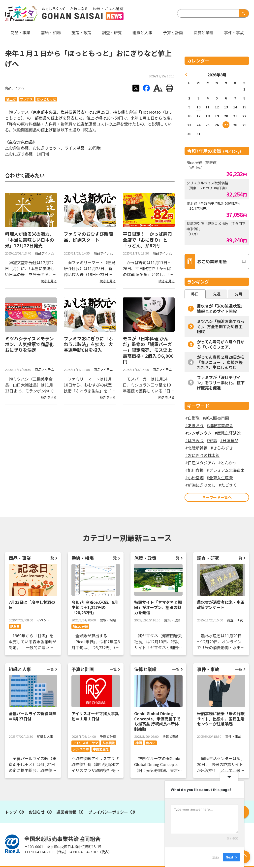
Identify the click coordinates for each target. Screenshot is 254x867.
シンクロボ (81, 749)
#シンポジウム (198, 433)
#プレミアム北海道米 (226, 470)
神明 (138, 742)
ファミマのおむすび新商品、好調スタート (88, 236)
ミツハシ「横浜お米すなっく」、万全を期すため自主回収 (221, 326)
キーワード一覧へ (217, 497)
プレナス (26, 99)
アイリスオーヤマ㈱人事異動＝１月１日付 (95, 716)
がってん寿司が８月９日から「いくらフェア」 (220, 344)
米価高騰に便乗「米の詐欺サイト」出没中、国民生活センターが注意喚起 (221, 718)
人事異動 (108, 742)
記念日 (15, 626)
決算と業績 (203, 32)
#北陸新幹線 (196, 448)
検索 (243, 13)
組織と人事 (142, 32)
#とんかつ (227, 463)
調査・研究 (112, 32)
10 (198, 106)
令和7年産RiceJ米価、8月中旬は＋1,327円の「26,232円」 (94, 607)
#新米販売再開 (216, 418)
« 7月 (187, 74)
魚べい (151, 742)
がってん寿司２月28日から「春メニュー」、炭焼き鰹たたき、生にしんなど (221, 362)
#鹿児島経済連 (228, 433)
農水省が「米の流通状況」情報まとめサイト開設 (221, 308)
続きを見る (49, 281)
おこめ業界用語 (212, 261)
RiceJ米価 (80, 626)
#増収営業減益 (220, 425)
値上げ (11, 99)
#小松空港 (194, 478)
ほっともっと (46, 99)
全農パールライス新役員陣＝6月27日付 (32, 716)
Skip (215, 857)
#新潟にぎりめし (200, 485)
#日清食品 (229, 440)
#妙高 (212, 440)
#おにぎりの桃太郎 (202, 455)
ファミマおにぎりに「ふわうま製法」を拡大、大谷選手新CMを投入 (88, 344)
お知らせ (37, 812)
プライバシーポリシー (108, 812)
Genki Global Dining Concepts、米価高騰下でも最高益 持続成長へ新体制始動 (157, 721)
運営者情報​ (66, 812)
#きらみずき (222, 448)
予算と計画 (173, 32)
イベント (43, 620)
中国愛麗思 (101, 749)
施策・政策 (81, 32)
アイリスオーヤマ (85, 742)
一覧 (50, 557)
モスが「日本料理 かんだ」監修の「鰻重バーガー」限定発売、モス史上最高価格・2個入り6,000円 (148, 350)
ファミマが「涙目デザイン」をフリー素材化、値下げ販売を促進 (221, 382)
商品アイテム (14, 88)
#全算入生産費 (220, 478)
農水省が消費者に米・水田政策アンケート (221, 604)
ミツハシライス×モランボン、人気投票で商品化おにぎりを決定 (29, 344)
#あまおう (194, 425)
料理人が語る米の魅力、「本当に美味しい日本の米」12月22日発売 (29, 239)
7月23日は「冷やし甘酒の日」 (32, 604)
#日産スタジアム (200, 463)
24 (198, 124)
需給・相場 (51, 32)
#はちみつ (194, 440)
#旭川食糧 (194, 470)
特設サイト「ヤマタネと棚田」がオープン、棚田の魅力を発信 (158, 607)
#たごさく (228, 485)
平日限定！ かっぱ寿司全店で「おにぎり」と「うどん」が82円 (147, 239)
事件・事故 (233, 736)
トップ (11, 812)
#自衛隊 (192, 418)
